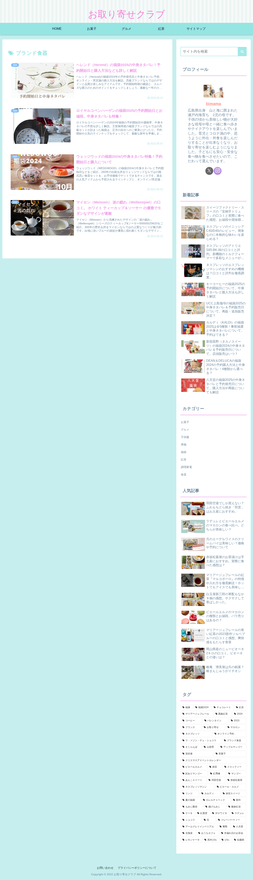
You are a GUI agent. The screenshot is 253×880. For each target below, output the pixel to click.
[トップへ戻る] (247, 874)
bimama (213, 104)
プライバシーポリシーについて (137, 867)
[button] (242, 51)
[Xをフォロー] (209, 171)
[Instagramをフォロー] (218, 171)
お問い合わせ (105, 867)
